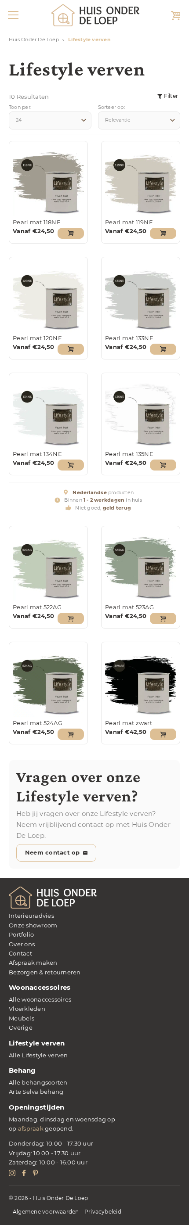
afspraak (31, 1128)
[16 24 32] (50, 120)
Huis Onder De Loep (34, 40)
